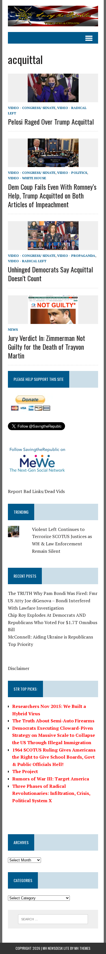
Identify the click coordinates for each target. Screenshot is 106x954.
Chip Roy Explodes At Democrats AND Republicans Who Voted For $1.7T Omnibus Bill (52, 622)
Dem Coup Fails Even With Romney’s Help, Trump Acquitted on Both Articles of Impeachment (52, 195)
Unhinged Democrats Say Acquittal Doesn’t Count (50, 273)
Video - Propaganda (76, 255)
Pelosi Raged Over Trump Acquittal (51, 121)
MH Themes (82, 948)
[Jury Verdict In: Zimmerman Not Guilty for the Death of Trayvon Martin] (53, 320)
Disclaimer (18, 668)
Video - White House (27, 178)
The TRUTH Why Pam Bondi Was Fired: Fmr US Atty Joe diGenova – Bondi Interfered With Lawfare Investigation (53, 600)
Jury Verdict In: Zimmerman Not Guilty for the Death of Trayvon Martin (46, 346)
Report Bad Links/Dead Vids (36, 491)
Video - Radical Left (27, 261)
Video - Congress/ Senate (31, 108)
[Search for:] (53, 918)
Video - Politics (72, 172)
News (13, 329)
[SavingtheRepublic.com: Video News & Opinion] (53, 16)
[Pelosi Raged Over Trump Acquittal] (53, 98)
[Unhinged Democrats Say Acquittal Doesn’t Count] (53, 246)
